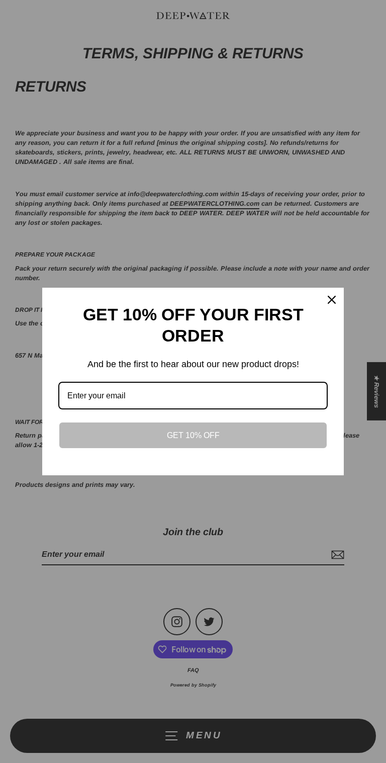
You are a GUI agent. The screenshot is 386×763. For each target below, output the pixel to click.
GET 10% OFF (193, 435)
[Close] (332, 300)
